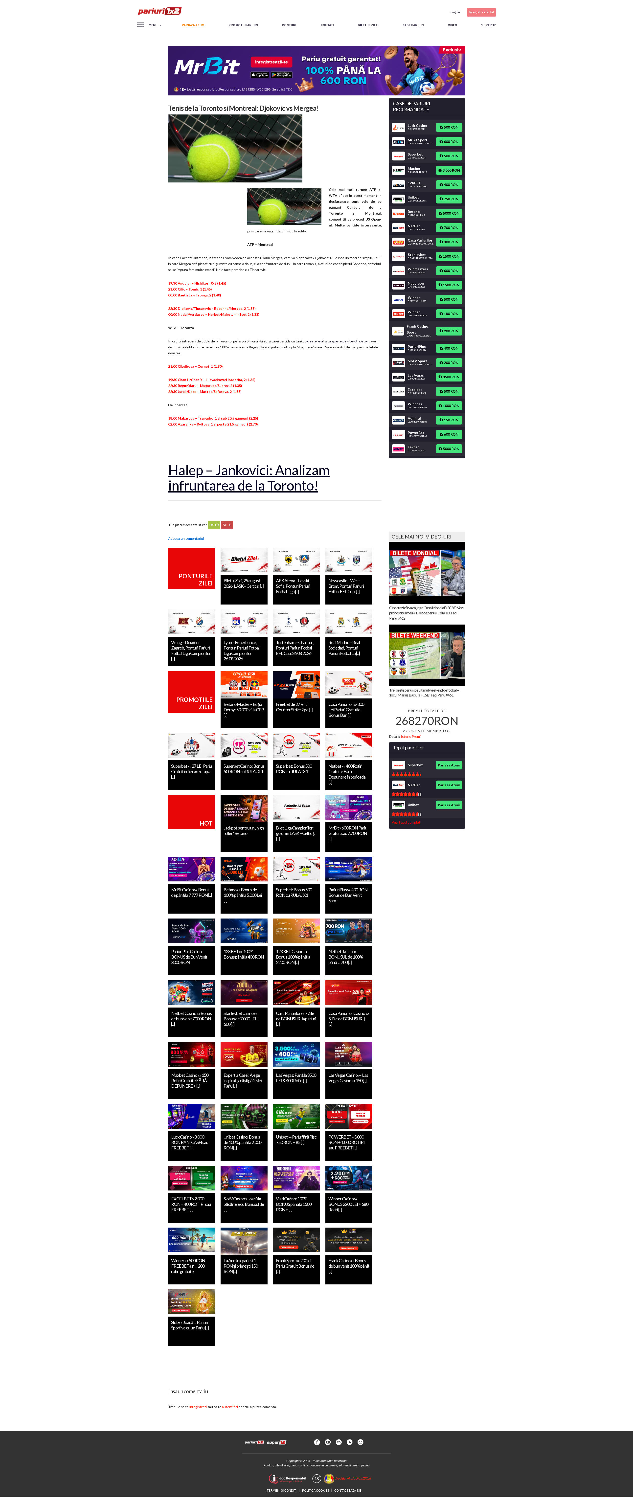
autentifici (230, 1407)
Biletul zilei (368, 25)
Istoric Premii (411, 736)
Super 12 (488, 25)
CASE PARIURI (413, 25)
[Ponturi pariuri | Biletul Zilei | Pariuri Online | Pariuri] (159, 12)
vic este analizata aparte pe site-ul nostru (336, 341)
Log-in (455, 12)
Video (452, 25)
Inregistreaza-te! (481, 12)
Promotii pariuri (243, 25)
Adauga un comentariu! (186, 538)
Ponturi (289, 25)
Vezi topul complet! (407, 822)
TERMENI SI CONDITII (282, 1490)
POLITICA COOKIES (315, 1490)
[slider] (406, 774)
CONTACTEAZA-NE (347, 1490)
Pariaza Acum (449, 765)
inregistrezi (198, 1407)
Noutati (327, 25)
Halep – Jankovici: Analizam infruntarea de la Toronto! (249, 478)
